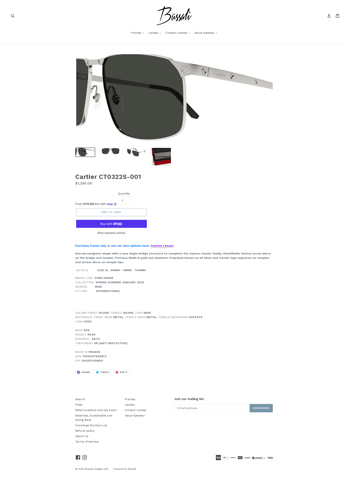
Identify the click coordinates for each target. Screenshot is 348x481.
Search (80, 399)
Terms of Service (87, 441)
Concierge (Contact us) (91, 425)
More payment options (111, 232)
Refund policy (84, 430)
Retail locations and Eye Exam (96, 410)
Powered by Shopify (124, 469)
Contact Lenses (176, 32)
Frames (136, 32)
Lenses (153, 32)
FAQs (78, 404)
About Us (81, 436)
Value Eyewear (205, 32)
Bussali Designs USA (97, 469)
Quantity (124, 193)
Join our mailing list (189, 399)
